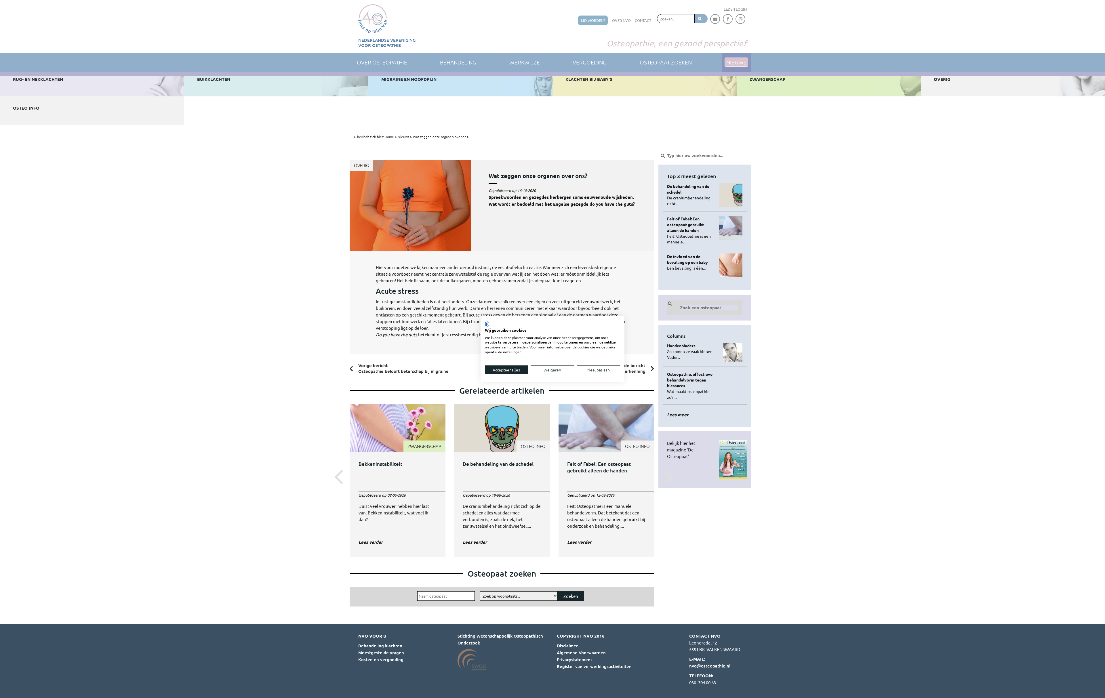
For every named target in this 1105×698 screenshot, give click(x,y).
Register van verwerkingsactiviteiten (594, 666)
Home (389, 136)
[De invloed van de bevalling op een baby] (691, 262)
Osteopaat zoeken (666, 62)
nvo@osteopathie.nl (709, 666)
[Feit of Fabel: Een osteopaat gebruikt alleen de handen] (606, 476)
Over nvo (621, 20)
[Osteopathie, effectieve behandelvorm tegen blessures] (691, 385)
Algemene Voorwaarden (581, 652)
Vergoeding (590, 62)
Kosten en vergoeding (380, 659)
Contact (643, 20)
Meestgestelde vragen (381, 652)
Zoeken (570, 596)
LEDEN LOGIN (735, 9)
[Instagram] (740, 19)
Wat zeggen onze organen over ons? (441, 136)
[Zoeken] (701, 18)
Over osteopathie (382, 62)
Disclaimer (567, 646)
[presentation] (336, 476)
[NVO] (372, 18)
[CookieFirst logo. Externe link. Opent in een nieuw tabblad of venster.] (487, 324)
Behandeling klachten (380, 646)
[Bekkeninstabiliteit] (398, 476)
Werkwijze (524, 62)
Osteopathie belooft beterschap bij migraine (403, 368)
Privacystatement (574, 659)
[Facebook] (728, 19)
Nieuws (403, 136)
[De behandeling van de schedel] (502, 476)
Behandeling (458, 62)
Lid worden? (593, 20)
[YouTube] (715, 19)
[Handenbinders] (691, 351)
